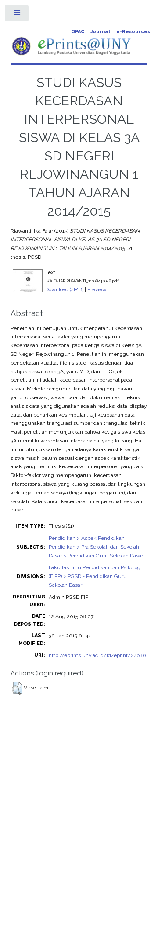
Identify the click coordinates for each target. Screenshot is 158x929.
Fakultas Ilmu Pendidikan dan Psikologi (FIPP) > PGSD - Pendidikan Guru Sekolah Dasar (95, 576)
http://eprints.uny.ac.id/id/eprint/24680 (97, 655)
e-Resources (133, 32)
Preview (97, 289)
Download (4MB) (64, 289)
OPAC (77, 32)
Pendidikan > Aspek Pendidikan (87, 538)
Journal (100, 32)
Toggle (17, 15)
